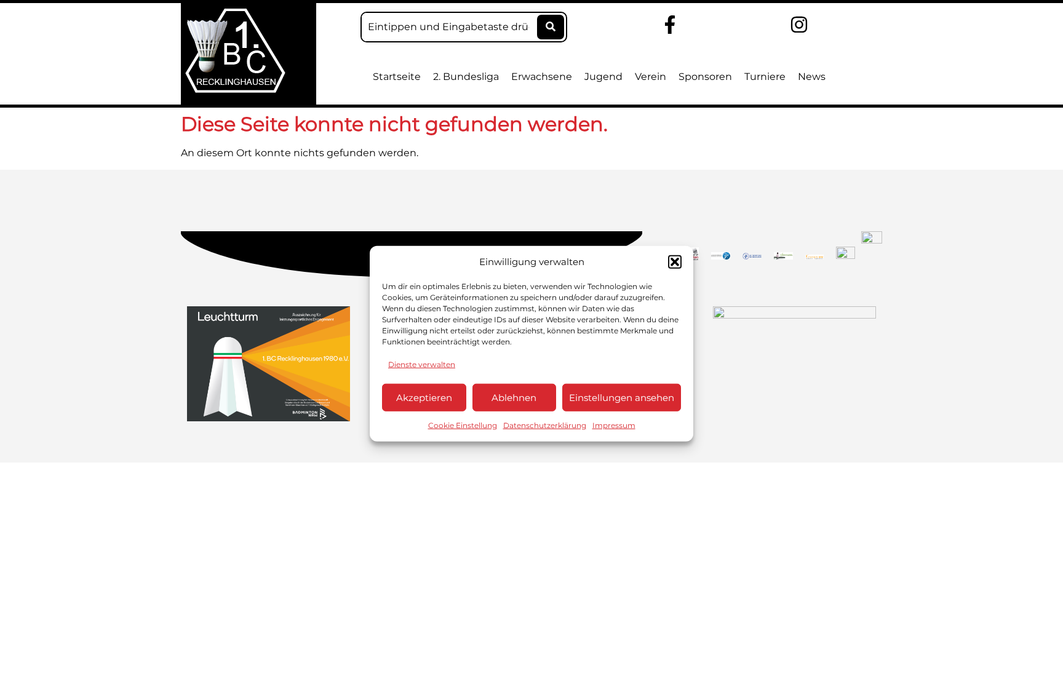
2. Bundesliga (466, 76)
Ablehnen (514, 397)
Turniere (765, 76)
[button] (675, 262)
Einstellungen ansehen (621, 397)
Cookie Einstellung (462, 425)
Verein (650, 76)
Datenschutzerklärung (544, 425)
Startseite (397, 76)
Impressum (613, 425)
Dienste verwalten (421, 364)
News (812, 76)
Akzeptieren (424, 397)
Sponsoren (705, 76)
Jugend (603, 76)
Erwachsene (541, 76)
